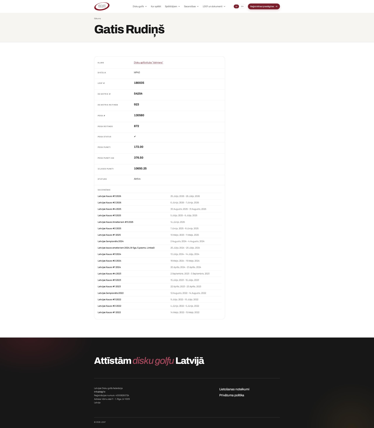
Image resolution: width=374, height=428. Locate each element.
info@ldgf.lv (99, 391)
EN (242, 6)
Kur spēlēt (156, 6)
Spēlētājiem (171, 6)
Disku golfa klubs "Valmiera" (148, 62)
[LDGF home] (109, 6)
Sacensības (190, 6)
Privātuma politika (231, 395)
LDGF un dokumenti (213, 6)
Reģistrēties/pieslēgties (262, 6)
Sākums (97, 18)
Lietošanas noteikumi (234, 389)
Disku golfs (138, 6)
